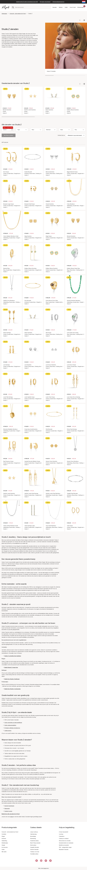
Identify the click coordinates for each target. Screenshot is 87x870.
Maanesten (7, 808)
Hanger (3, 845)
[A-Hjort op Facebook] (36, 860)
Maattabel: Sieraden (63, 849)
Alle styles (4, 851)
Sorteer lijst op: (61, 135)
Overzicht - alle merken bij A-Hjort (18, 13)
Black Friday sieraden (35, 843)
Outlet (11, 816)
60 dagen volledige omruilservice (12, 728)
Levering (61, 834)
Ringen (3, 836)
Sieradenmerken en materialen (66, 843)
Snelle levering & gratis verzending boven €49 (27, 1)
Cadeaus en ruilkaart (63, 838)
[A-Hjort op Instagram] (41, 860)
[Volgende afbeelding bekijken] (84, 20)
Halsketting (4, 840)
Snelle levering (7, 730)
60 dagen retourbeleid (45, 1)
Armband (4, 838)
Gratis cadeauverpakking (10, 725)
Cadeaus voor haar (34, 851)
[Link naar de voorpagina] (5, 7)
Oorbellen (4, 834)
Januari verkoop (34, 832)
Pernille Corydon (8, 811)
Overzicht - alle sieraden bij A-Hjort (10, 832)
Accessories (5, 847)
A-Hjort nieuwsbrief (63, 832)
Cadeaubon (61, 836)
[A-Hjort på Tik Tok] (50, 860)
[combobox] (32, 7)
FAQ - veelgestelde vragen (65, 847)
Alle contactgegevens (43, 868)
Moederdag (33, 838)
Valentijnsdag (33, 834)
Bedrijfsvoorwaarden (64, 845)
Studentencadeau (34, 840)
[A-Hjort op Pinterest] (46, 860)
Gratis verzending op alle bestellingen (13, 722)
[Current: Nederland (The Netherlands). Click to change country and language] (83, 2)
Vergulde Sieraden (34, 847)
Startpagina (4, 13)
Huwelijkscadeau (34, 854)
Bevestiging (33, 836)
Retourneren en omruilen (64, 840)
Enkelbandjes (5, 843)
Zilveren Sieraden (34, 849)
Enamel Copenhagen (9, 805)
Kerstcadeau (33, 845)
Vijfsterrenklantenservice (58, 1)
